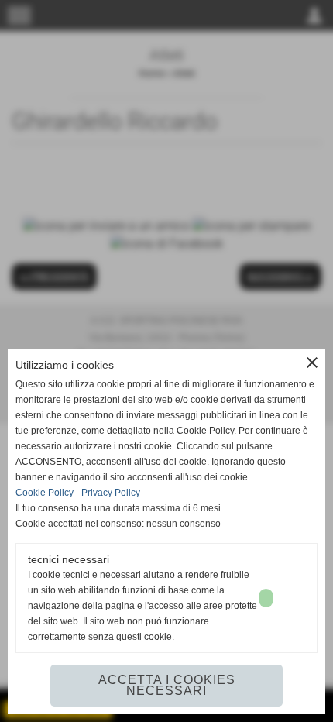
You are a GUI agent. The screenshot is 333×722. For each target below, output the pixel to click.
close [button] (312, 362)
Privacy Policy (110, 492)
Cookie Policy (44, 492)
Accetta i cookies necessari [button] (166, 685)
